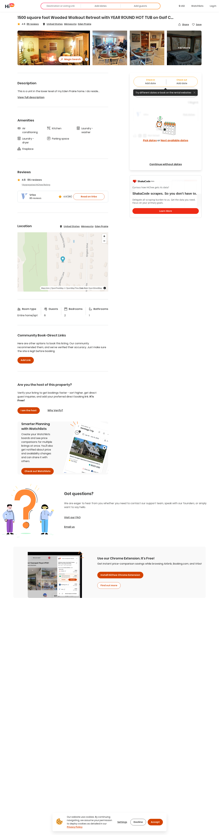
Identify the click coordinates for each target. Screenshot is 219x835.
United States (55, 24)
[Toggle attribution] (105, 288)
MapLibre (45, 288)
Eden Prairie (84, 24)
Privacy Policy (74, 827)
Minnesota (70, 24)
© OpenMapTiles (71, 288)
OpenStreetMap (95, 288)
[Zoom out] (104, 241)
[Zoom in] (104, 236)
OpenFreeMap (57, 288)
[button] (182, 6)
